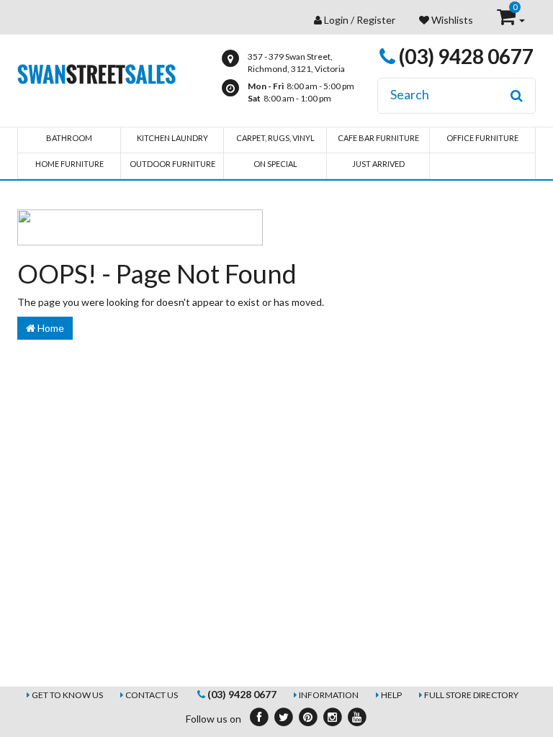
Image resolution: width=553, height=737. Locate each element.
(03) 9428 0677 (464, 56)
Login (336, 20)
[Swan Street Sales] (96, 72)
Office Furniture (482, 138)
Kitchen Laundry (172, 138)
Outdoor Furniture (172, 163)
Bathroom (69, 138)
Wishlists (451, 20)
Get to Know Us (67, 694)
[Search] (516, 95)
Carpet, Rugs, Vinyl (275, 138)
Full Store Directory (471, 694)
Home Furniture (69, 163)
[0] (507, 20)
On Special (275, 163)
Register (375, 20)
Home (49, 328)
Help (391, 694)
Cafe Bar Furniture (378, 138)
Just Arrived (378, 163)
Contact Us (151, 694)
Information (329, 694)
